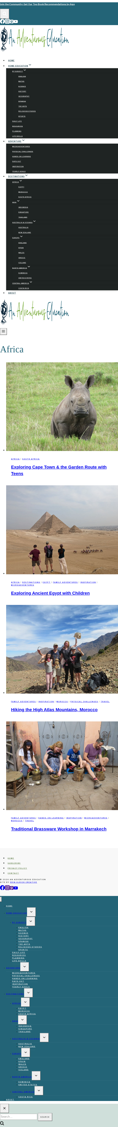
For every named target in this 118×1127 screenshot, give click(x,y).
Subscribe (14, 863)
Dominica (23, 273)
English (22, 76)
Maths (21, 81)
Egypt (21, 187)
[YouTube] (16, 23)
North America (22, 1077)
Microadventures (21, 146)
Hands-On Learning (21, 156)
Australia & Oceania (26, 1039)
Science (22, 86)
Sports (22, 116)
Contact (13, 873)
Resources (17, 126)
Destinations (31, 582)
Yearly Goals (19, 171)
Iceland (22, 263)
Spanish (22, 101)
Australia (23, 227)
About (12, 293)
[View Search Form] (4, 14)
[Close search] (4, 1108)
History (22, 91)
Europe (16, 1054)
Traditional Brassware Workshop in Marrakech (58, 829)
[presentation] (62, 407)
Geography (24, 96)
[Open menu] (3, 331)
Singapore (23, 212)
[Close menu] (1, 899)
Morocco (23, 192)
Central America (23, 1092)
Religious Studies (27, 111)
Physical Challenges (22, 151)
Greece (21, 258)
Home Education (16, 913)
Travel (105, 701)
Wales (21, 253)
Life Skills (17, 136)
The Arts (22, 106)
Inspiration (18, 166)
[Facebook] (2, 23)
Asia (15, 1021)
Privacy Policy (17, 868)
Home (11, 60)
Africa (15, 459)
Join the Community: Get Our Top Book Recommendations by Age (37, 4)
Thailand (22, 217)
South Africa (24, 197)
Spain (21, 248)
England (22, 243)
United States (25, 278)
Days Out (16, 161)
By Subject (19, 922)
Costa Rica (23, 288)
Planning (16, 131)
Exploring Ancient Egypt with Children (50, 593)
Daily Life (17, 121)
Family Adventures (65, 582)
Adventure (13, 968)
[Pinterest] (12, 23)
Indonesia (23, 207)
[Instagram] (7, 23)
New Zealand (24, 232)
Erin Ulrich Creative (23, 882)
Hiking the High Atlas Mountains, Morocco (54, 709)
